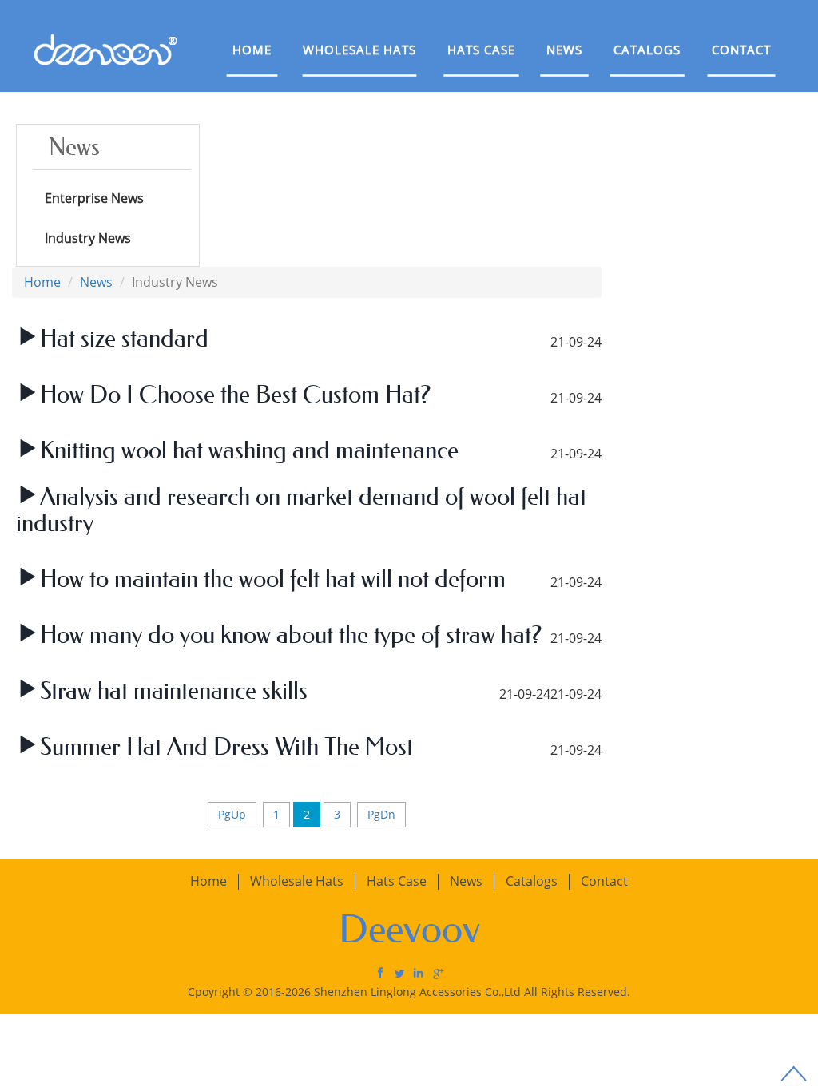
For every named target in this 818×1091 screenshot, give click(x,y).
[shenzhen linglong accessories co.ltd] (419, 972)
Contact (741, 50)
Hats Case (481, 50)
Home (252, 50)
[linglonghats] (399, 972)
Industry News (88, 238)
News (564, 50)
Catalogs (647, 50)
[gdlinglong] (380, 972)
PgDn (381, 814)
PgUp (232, 814)
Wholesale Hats (359, 50)
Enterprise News (94, 198)
